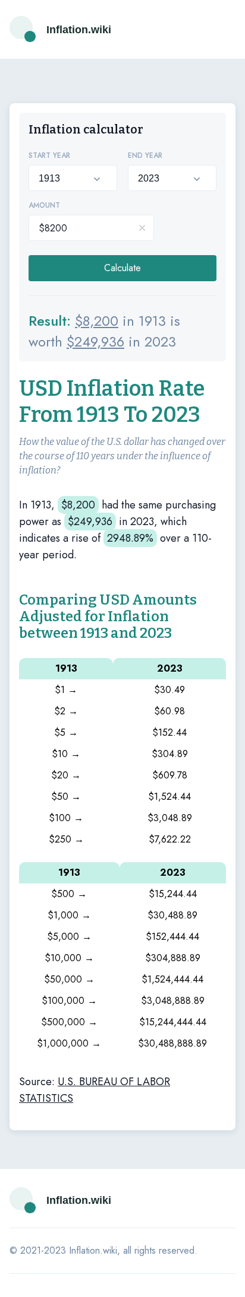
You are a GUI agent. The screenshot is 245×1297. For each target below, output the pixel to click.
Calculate (122, 268)
